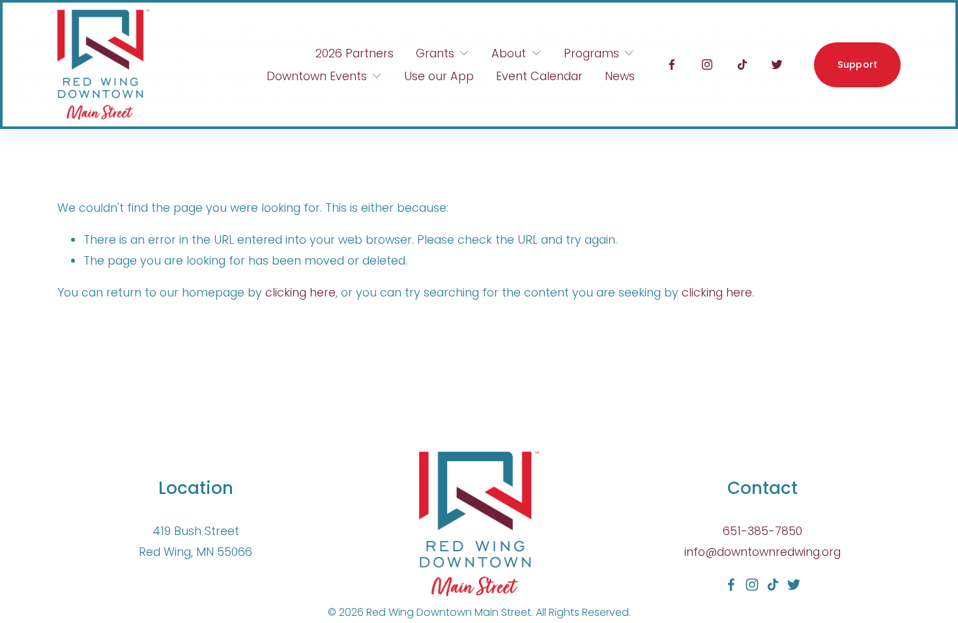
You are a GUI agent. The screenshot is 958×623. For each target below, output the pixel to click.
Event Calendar (539, 76)
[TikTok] (742, 64)
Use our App (439, 76)
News (620, 76)
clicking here (300, 292)
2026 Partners (354, 53)
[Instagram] (707, 64)
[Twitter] (776, 64)
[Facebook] (671, 64)
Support (857, 64)
